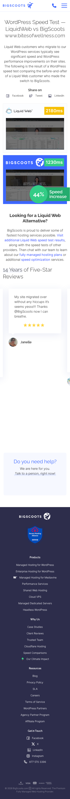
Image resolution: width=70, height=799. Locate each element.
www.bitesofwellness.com (35, 36)
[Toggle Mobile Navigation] (64, 6)
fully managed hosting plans (40, 255)
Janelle (26, 342)
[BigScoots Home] (18, 5)
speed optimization (35, 259)
